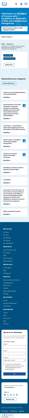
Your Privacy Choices (8, 414)
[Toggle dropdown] (21, 3)
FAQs (4, 321)
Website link (9, 65)
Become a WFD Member (10, 303)
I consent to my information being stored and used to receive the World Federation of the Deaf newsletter (15, 366)
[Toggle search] (16, 3)
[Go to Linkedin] (11, 395)
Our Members (7, 238)
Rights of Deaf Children (9, 291)
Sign (14, 374)
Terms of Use (13, 411)
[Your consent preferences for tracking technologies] (2, 415)
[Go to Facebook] (5, 395)
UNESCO (5, 288)
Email (5, 351)
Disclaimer (21, 411)
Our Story (6, 232)
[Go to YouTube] (17, 395)
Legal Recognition (8, 283)
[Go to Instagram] (14, 395)
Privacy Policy (4, 411)
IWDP (4, 255)
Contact (5, 313)
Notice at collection (4, 416)
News (4, 315)
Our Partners (7, 240)
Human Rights (7, 267)
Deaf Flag (5, 294)
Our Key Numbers (8, 243)
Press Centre (6, 318)
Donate (5, 300)
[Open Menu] (26, 4)
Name (5, 344)
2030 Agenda (6, 273)
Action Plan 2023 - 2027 (9, 250)
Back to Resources (8, 83)
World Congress (7, 258)
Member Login (10, 399)
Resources (10, 44)
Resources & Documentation (11, 280)
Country (6, 357)
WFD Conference (8, 261)
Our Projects (6, 253)
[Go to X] (8, 395)
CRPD (4, 270)
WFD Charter (6, 285)
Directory (6, 324)
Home (3, 44)
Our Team (6, 235)
